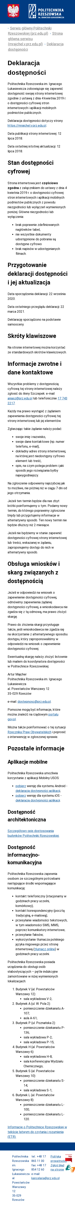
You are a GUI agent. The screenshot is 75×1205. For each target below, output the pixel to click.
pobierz (21, 786)
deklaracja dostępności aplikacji (38, 791)
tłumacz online (44, 949)
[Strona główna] (36, 17)
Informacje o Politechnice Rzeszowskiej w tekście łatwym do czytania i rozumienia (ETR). (37, 1132)
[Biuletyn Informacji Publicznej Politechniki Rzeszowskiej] (68, 1161)
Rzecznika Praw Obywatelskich (29, 732)
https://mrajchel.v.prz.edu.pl (27, 125)
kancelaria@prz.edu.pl (45, 1178)
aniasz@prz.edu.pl (20, 398)
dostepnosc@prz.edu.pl (34, 702)
